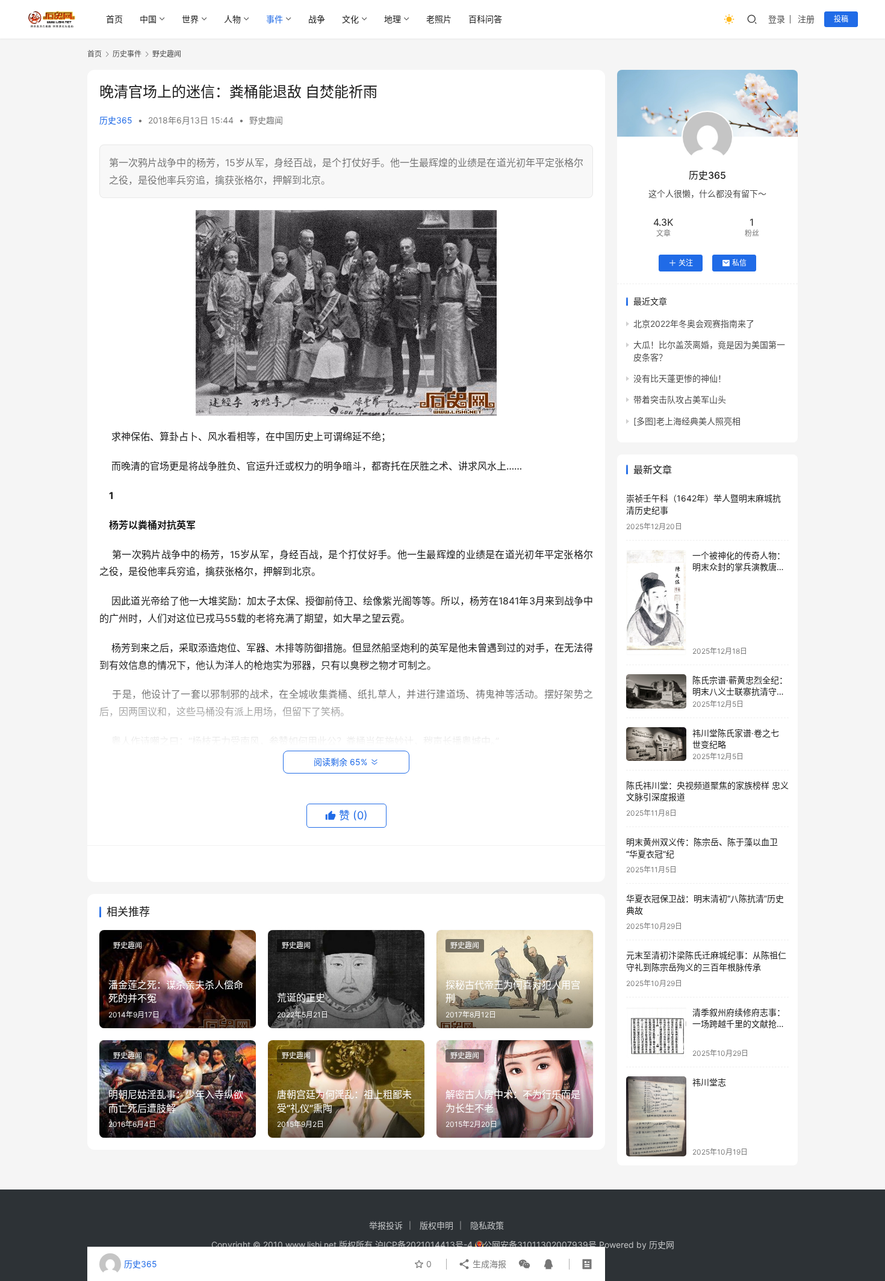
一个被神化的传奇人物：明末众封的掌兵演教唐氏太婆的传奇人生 (738, 567)
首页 (114, 19)
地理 (392, 19)
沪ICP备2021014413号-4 (425, 1244)
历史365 (115, 120)
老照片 (439, 19)
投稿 (841, 18)
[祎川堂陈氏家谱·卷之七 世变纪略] (656, 744)
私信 (739, 262)
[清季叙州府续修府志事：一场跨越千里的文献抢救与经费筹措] (656, 1032)
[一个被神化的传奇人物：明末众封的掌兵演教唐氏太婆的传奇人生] (656, 603)
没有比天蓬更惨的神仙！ (679, 378)
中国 (148, 19)
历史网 (661, 1244)
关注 (685, 262)
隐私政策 (487, 1225)
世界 (190, 19)
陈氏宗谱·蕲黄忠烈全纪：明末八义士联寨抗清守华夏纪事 (739, 692)
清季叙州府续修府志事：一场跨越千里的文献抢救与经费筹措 (738, 1024)
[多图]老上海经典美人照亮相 (687, 421)
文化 (350, 19)
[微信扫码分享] (524, 1264)
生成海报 (488, 1264)
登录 (776, 19)
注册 (806, 19)
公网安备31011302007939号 (540, 1244)
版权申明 (436, 1225)
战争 (316, 19)
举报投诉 (386, 1225)
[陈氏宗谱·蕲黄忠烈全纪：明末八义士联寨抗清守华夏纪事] (656, 691)
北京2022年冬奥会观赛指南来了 (693, 323)
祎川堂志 (709, 1082)
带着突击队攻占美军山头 (679, 399)
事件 (274, 19)
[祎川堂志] (656, 1116)
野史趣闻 (266, 120)
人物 (232, 19)
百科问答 (485, 19)
